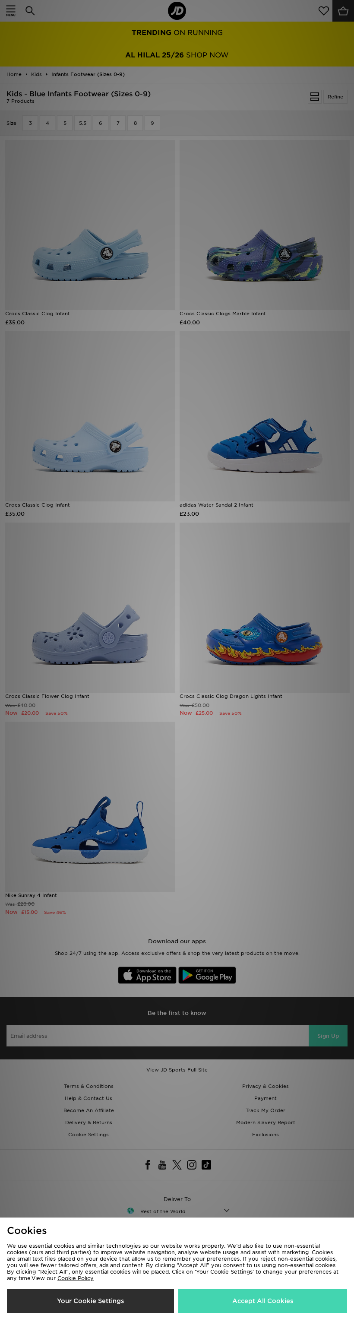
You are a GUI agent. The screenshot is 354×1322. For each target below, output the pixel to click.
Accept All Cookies (262, 1300)
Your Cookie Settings (90, 1300)
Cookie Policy (75, 1278)
